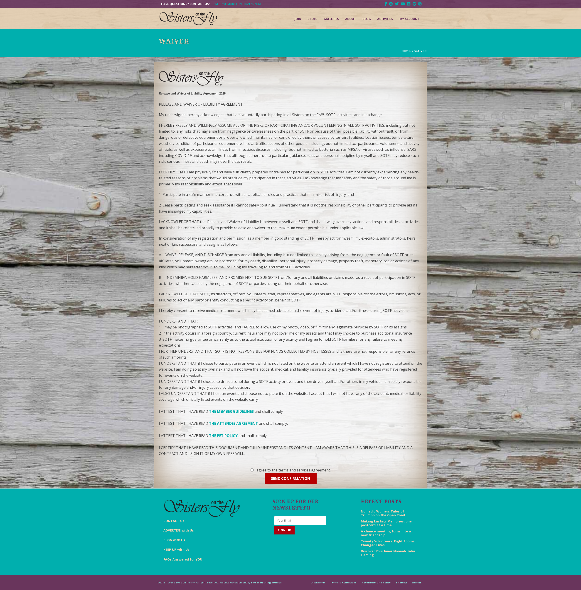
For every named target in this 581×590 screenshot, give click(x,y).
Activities (385, 19)
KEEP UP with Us (176, 549)
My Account (409, 19)
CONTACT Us (173, 521)
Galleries (331, 19)
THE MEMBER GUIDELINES (231, 411)
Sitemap (401, 582)
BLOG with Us (174, 540)
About (350, 19)
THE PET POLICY (223, 435)
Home (406, 51)
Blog (366, 19)
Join (298, 19)
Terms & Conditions (343, 582)
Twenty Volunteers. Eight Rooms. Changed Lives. (388, 543)
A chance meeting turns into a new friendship (386, 533)
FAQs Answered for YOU (182, 559)
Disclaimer (318, 582)
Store (312, 19)
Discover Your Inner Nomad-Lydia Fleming (388, 553)
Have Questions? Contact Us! (185, 4)
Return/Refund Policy (376, 582)
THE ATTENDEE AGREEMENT (233, 423)
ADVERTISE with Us (178, 530)
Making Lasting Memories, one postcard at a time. (386, 523)
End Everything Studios (266, 582)
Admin (416, 582)
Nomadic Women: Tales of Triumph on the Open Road (383, 513)
